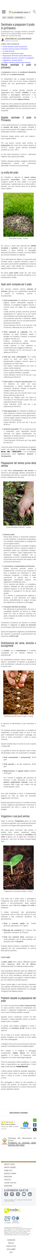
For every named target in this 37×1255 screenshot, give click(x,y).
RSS (11, 1252)
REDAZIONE (8, 1177)
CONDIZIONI (11, 1240)
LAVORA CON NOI (10, 1183)
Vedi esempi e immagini (18, 1113)
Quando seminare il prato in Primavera (15, 49)
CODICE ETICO (11, 1246)
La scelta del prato (9, 51)
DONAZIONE (8, 1186)
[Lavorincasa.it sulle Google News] (25, 1125)
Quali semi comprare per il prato (13, 53)
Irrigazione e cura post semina (12, 60)
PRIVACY (11, 1243)
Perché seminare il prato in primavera (15, 46)
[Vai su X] (34, 1131)
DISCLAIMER (11, 1249)
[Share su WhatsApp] (34, 1121)
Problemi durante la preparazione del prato (17, 62)
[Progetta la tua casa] (18, 1162)
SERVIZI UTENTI (9, 1164)
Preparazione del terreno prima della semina (17, 55)
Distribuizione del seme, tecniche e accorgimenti (18, 58)
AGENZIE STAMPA (10, 1173)
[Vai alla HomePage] (19, 12)
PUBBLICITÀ (8, 1170)
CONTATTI (7, 1180)
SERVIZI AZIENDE (10, 1167)
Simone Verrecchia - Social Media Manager (18, 38)
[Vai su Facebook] (34, 1126)
